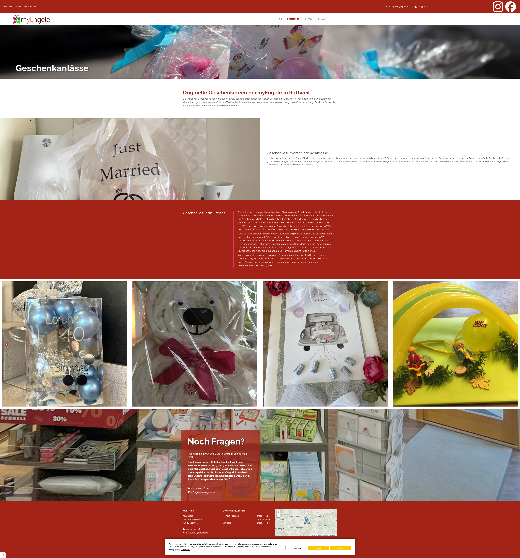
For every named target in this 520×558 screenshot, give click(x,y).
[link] (294, 19)
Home (280, 19)
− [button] (278, 515)
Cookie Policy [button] (241, 547)
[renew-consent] (3, 555)
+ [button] (278, 512)
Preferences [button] (185, 550)
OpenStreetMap (323, 535)
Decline (318, 548)
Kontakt (321, 19)
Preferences (296, 548)
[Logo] (52, 19)
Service (309, 19)
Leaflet (313, 535)
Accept (341, 548)
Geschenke (293, 19)
